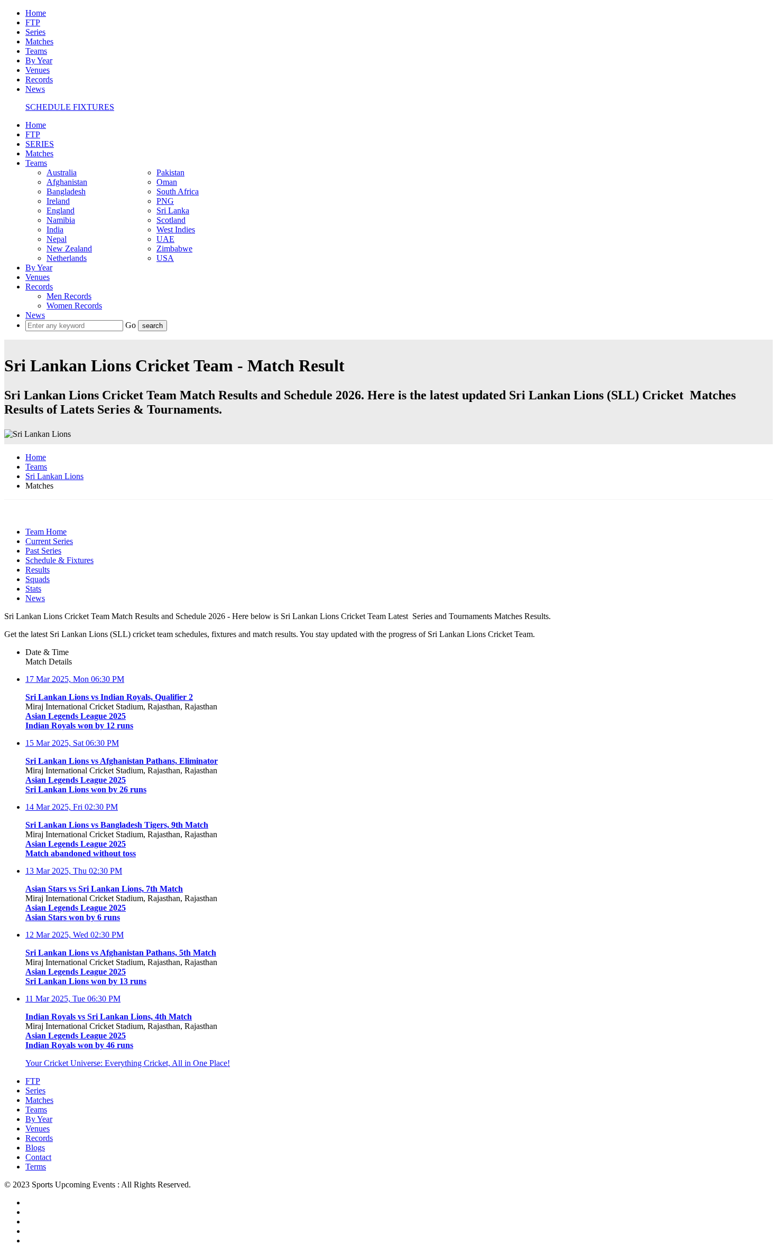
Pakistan (170, 172)
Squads (37, 579)
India (55, 229)
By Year (38, 60)
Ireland (58, 200)
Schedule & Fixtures (59, 560)
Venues (37, 69)
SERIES (39, 143)
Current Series (49, 541)
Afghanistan (67, 181)
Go (131, 325)
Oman (166, 181)
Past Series (43, 550)
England (61, 210)
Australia (62, 172)
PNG (165, 200)
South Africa (177, 191)
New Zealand (69, 248)
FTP (32, 22)
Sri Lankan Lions (54, 476)
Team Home (46, 531)
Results (37, 569)
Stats (33, 588)
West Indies (175, 229)
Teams (36, 50)
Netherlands (67, 258)
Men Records (69, 296)
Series (35, 31)
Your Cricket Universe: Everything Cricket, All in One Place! (127, 1063)
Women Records (74, 305)
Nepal (57, 239)
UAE (165, 239)
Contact (38, 1157)
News (35, 89)
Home (35, 12)
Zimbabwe (174, 248)
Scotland (171, 220)
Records (39, 79)
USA (165, 258)
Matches (39, 41)
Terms (35, 1166)
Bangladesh (66, 191)
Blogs (35, 1147)
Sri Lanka (172, 210)
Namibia (61, 220)
